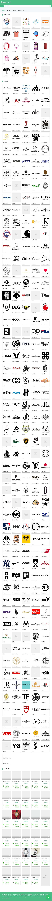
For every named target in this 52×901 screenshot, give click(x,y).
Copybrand (6, 2)
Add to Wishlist (7, 786)
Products (6, 769)
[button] (48, 897)
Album (8, 10)
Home (3, 10)
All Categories (21, 10)
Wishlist (14, 10)
